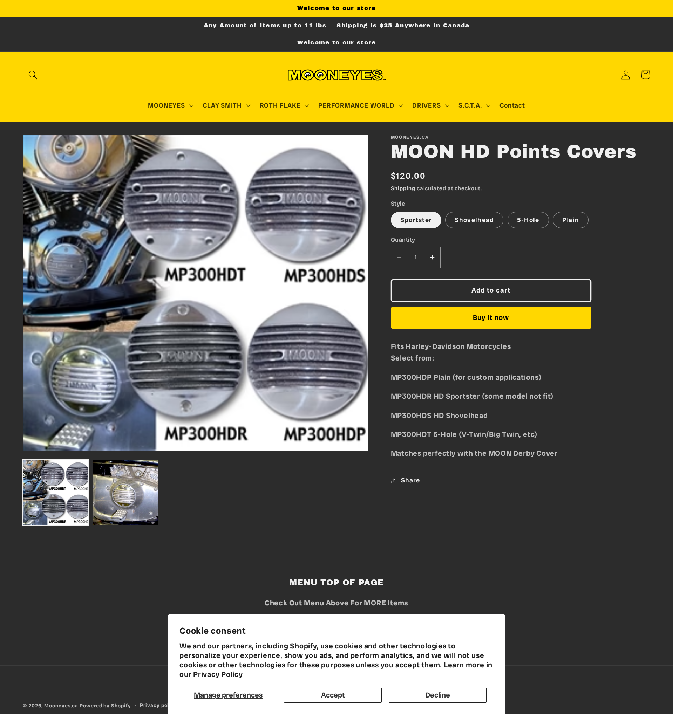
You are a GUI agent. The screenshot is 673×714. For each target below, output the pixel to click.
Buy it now (491, 317)
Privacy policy (158, 705)
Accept (333, 695)
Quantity (403, 239)
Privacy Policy (218, 674)
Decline (437, 695)
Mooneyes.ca (61, 705)
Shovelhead (474, 220)
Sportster (416, 220)
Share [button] (410, 480)
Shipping (403, 188)
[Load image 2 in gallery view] (125, 492)
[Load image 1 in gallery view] (55, 492)
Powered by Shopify (105, 705)
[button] (33, 75)
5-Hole (528, 220)
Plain (570, 220)
